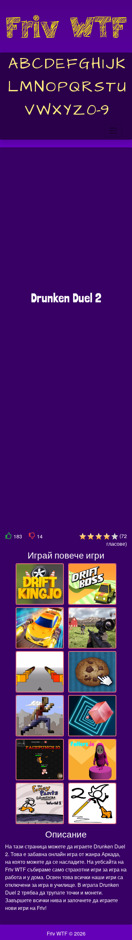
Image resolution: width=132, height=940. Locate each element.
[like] (8, 537)
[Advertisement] (66, 223)
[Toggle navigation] (113, 130)
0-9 (98, 110)
